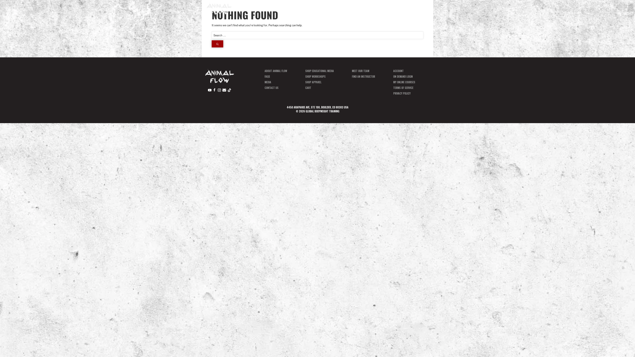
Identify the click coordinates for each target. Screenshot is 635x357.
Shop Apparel (313, 82)
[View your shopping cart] (426, 8)
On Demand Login (403, 77)
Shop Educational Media (319, 71)
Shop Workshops (315, 77)
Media (268, 82)
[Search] (217, 43)
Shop (314, 9)
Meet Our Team (360, 71)
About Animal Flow (276, 71)
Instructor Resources (398, 9)
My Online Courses (404, 82)
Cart (308, 88)
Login (420, 9)
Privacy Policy (402, 93)
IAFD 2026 (287, 9)
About (302, 9)
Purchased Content (353, 9)
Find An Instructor (363, 77)
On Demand (376, 9)
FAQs (267, 77)
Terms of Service (403, 88)
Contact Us (271, 88)
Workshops (329, 9)
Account (398, 71)
